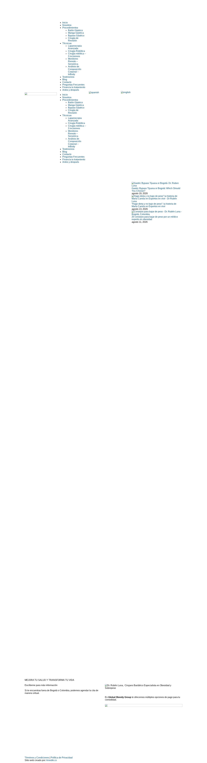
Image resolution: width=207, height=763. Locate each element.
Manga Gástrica (76, 33)
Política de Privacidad (62, 757)
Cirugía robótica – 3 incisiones (77, 54)
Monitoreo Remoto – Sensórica (73, 61)
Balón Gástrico (75, 30)
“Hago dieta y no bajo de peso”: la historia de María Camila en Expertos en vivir (154, 205)
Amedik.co (51, 760)
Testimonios (68, 77)
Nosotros (66, 25)
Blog (64, 79)
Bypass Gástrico (76, 35)
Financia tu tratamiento (73, 87)
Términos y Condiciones (37, 757)
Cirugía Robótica (76, 51)
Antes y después (70, 90)
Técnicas (67, 43)
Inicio (65, 22)
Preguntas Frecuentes (73, 84)
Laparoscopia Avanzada (75, 47)
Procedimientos (70, 27)
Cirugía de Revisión (73, 39)
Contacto (66, 82)
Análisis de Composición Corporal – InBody (74, 70)
